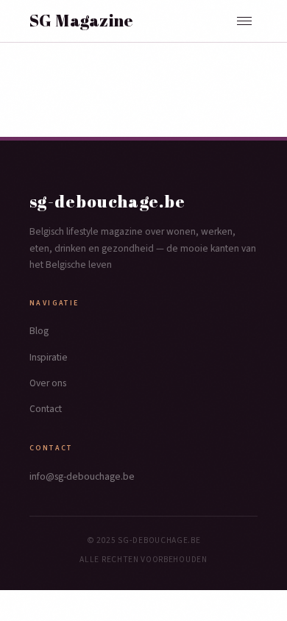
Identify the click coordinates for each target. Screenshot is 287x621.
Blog (39, 331)
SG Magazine (81, 21)
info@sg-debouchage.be (82, 476)
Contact (45, 409)
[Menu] (244, 21)
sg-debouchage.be (107, 201)
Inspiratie (48, 357)
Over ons (47, 383)
